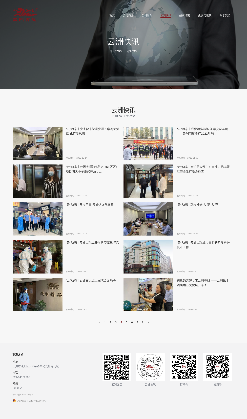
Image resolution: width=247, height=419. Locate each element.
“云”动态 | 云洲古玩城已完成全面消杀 (91, 280)
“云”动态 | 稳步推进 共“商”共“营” (198, 204)
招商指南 (184, 15)
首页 (112, 15)
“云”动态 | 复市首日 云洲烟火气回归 (90, 204)
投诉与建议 (205, 15)
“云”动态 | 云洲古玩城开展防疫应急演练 (92, 242)
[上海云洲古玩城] (25, 21)
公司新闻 (147, 15)
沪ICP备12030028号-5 (23, 394)
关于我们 (225, 15)
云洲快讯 (165, 15)
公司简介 (128, 15)
